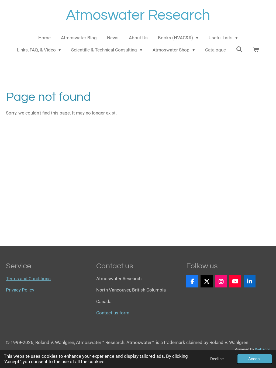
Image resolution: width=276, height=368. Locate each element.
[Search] (239, 49)
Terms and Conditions (28, 278)
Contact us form (112, 312)
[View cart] (256, 50)
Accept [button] (254, 358)
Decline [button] (217, 358)
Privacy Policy (20, 290)
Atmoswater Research (138, 15)
